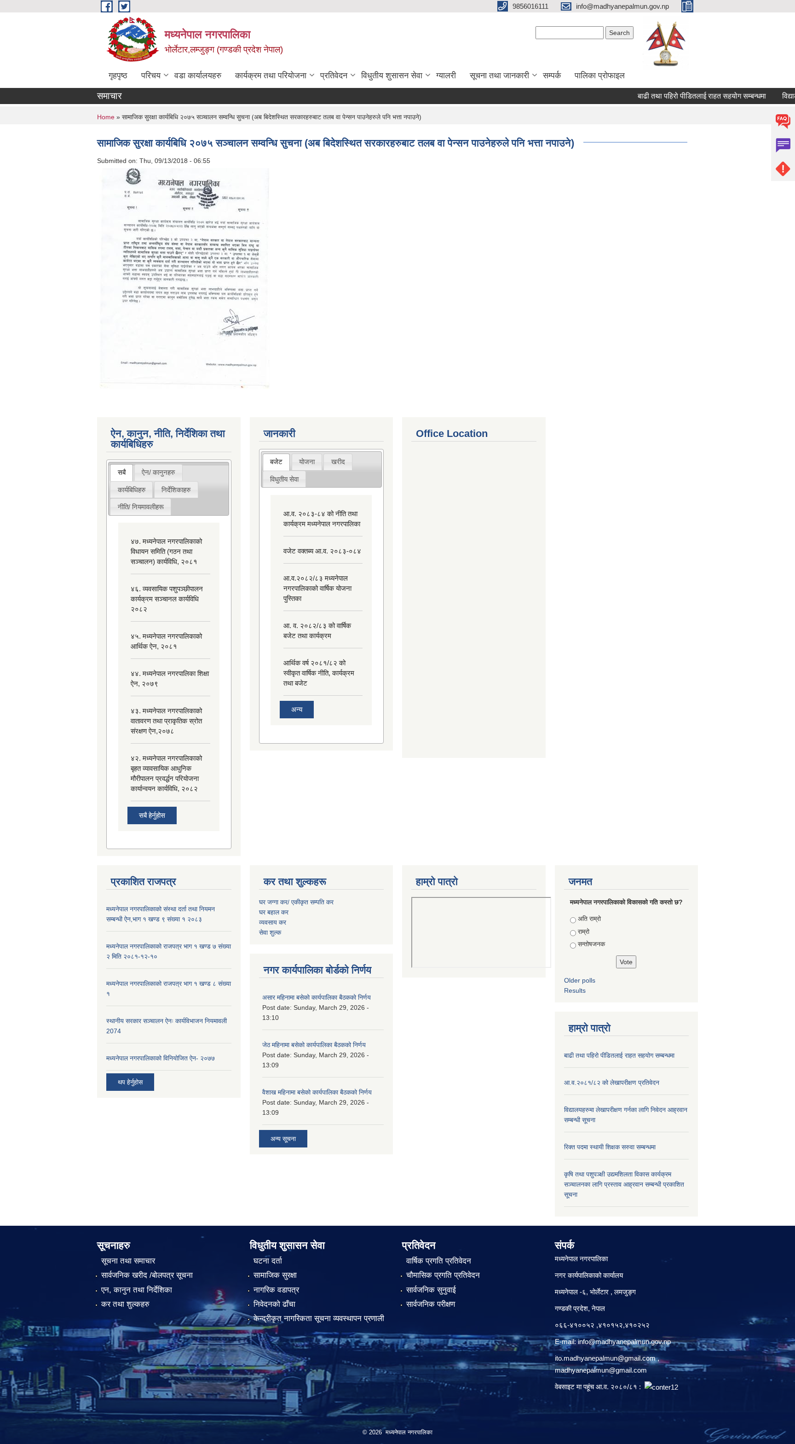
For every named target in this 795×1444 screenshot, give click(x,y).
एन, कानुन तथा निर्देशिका (136, 1290)
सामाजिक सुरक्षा (275, 1275)
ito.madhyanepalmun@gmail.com (605, 1358)
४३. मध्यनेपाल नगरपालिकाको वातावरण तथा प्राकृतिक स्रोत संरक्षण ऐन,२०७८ (166, 721)
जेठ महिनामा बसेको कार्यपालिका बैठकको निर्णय (314, 1044)
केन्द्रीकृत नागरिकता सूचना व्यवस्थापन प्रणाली (318, 1318)
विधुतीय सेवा (284, 479)
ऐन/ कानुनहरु (158, 472)
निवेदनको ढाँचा (274, 1304)
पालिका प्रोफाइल (600, 75)
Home (106, 117)
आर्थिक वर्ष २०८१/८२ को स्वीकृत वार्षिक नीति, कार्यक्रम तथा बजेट (318, 673)
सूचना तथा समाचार (128, 1261)
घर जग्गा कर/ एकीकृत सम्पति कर (296, 902)
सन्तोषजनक (591, 944)
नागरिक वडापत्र (276, 1290)
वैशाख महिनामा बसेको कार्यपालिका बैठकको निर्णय (317, 1092)
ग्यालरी (446, 75)
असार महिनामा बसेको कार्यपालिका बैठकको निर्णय (316, 997)
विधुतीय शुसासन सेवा (391, 75)
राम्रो (583, 931)
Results (575, 990)
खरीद (338, 462)
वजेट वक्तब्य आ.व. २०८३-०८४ (322, 551)
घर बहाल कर (273, 912)
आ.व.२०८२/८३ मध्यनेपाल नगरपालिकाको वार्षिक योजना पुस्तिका (317, 588)
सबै (122, 472)
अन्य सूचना (283, 1138)
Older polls (579, 980)
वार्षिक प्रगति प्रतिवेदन (438, 1261)
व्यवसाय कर (272, 922)
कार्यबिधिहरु (131, 490)
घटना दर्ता (267, 1261)
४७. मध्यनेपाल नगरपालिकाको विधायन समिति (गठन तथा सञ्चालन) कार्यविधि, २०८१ (166, 551)
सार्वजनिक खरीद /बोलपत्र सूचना (147, 1275)
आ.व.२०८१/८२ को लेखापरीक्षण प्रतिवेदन (611, 1082)
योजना (307, 462)
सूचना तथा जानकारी (499, 75)
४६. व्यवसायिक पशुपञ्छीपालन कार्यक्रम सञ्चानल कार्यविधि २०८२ (167, 599)
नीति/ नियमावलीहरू (141, 507)
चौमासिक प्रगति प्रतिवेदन (443, 1275)
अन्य (296, 709)
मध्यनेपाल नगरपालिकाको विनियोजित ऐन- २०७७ (160, 1058)
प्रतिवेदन (333, 75)
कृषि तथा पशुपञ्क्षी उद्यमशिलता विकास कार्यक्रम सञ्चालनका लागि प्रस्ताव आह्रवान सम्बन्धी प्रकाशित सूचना (624, 1184)
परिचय (151, 75)
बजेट (276, 462)
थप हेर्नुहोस (130, 1082)
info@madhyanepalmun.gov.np (624, 1341)
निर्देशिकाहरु (175, 490)
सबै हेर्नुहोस (152, 815)
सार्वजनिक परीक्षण (430, 1304)
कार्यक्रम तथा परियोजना (270, 75)
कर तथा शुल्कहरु (125, 1304)
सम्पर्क (552, 75)
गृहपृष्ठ (118, 75)
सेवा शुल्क (270, 932)
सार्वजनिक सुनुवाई (431, 1290)
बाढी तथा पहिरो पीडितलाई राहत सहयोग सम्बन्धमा (682, 96)
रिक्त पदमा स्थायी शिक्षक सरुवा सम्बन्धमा (610, 1147)
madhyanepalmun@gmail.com (601, 1370)
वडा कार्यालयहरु (197, 75)
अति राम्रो (589, 918)
